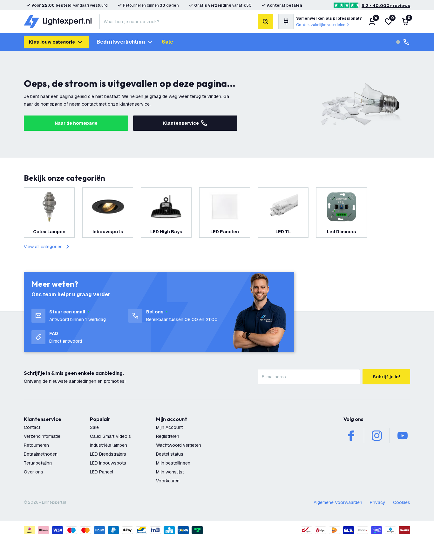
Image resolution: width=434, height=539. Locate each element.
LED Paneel (101, 472)
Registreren (167, 436)
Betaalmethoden (41, 454)
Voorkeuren (168, 481)
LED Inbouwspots (108, 463)
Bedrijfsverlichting (121, 41)
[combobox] (178, 21)
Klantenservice (181, 123)
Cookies (401, 502)
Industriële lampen (108, 445)
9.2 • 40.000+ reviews (386, 5)
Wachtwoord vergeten (178, 445)
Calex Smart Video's (110, 436)
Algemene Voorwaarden (338, 502)
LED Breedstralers (108, 454)
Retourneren (36, 445)
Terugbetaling (38, 463)
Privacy (377, 502)
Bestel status (169, 454)
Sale (167, 41)
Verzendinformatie (42, 436)
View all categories (43, 246)
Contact (32, 427)
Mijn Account (169, 427)
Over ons (33, 472)
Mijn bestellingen (173, 463)
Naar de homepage (76, 123)
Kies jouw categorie (52, 42)
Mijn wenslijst (170, 472)
